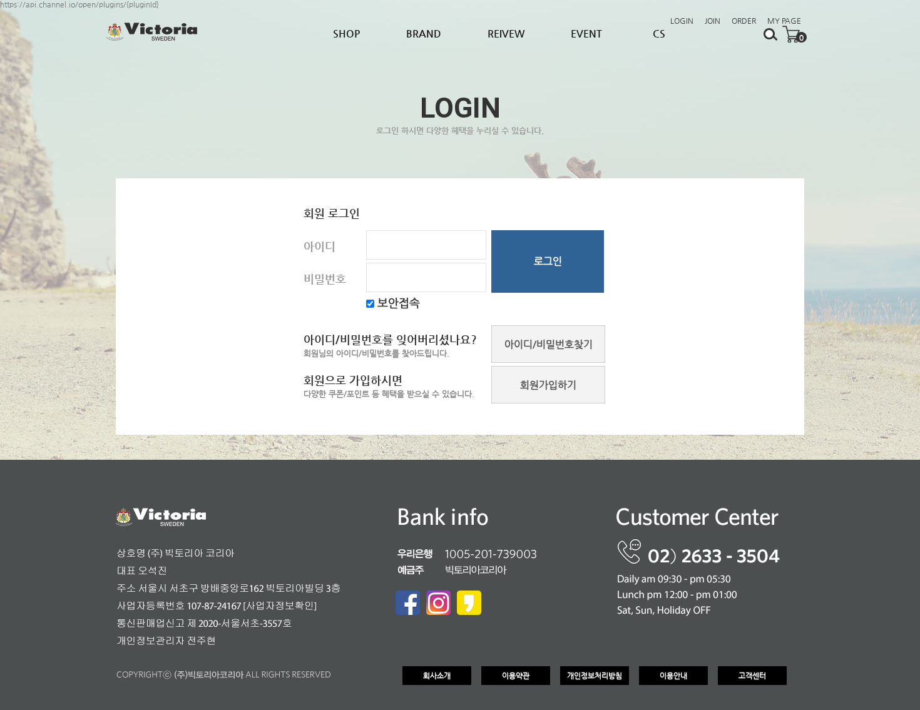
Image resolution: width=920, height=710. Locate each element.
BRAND (423, 33)
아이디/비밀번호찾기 (548, 344)
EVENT (586, 33)
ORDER (744, 20)
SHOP (346, 33)
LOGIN (681, 20)
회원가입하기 (548, 385)
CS (659, 33)
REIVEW (506, 33)
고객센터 (752, 675)
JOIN (712, 20)
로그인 (548, 261)
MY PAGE (784, 20)
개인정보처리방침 (594, 675)
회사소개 (437, 675)
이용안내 (673, 675)
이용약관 (515, 675)
